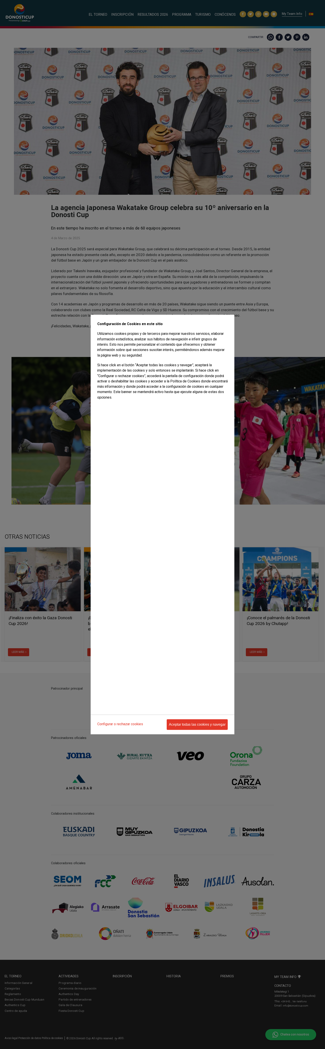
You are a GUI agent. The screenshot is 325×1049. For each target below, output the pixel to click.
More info (103, 406)
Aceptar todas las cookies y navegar (197, 724)
